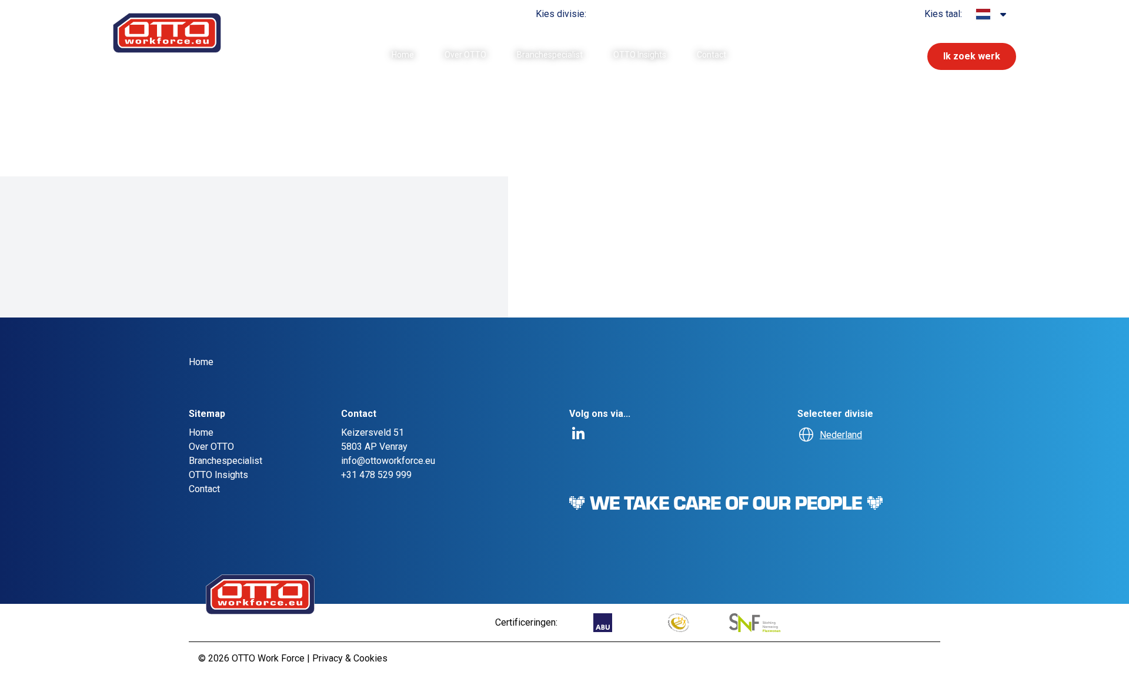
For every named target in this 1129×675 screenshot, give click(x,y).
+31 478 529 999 (376, 474)
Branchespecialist (550, 54)
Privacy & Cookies (350, 658)
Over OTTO (465, 54)
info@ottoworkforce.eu (388, 460)
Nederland (841, 434)
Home (403, 54)
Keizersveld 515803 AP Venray (374, 439)
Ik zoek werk (971, 56)
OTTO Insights (639, 54)
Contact (711, 54)
